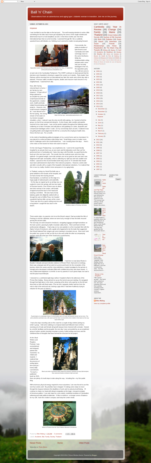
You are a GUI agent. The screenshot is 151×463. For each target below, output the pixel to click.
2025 (98, 74)
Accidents (38, 436)
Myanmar (118, 62)
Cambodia (99, 27)
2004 (98, 158)
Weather (100, 54)
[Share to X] (70, 434)
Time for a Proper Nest (104, 212)
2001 (98, 166)
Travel (96, 44)
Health (103, 56)
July (99, 120)
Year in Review (103, 237)
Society (52, 436)
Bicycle (96, 56)
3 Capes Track (105, 60)
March (100, 131)
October (101, 114)
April (99, 128)
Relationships (99, 46)
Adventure (113, 41)
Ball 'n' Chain (41, 12)
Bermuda (117, 60)
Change (112, 29)
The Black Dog (112, 48)
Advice (108, 54)
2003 (98, 161)
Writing (105, 50)
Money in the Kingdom (99, 275)
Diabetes (109, 39)
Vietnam (110, 58)
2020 (98, 87)
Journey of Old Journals (112, 37)
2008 (98, 150)
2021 (98, 85)
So (96, 63)
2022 (98, 82)
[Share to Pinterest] (74, 434)
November (101, 111)
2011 (98, 142)
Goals (119, 39)
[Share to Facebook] (72, 434)
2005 (98, 156)
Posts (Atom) (43, 447)
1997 (98, 169)
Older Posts (84, 443)
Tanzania (101, 63)
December (101, 109)
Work (99, 39)
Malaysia (103, 58)
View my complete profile (102, 303)
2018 (98, 93)
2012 (98, 139)
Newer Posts (35, 443)
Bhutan (95, 62)
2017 (98, 95)
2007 (98, 153)
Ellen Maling (100, 301)
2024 (98, 76)
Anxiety (118, 52)
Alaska (113, 50)
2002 (98, 164)
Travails (97, 50)
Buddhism (110, 52)
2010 (98, 145)
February (101, 133)
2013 (98, 106)
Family (47, 436)
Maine (112, 32)
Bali (43, 436)
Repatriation (98, 48)
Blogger (94, 455)
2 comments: (58, 434)
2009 (98, 148)
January (101, 136)
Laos (113, 62)
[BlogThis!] (68, 434)
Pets (109, 56)
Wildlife (117, 58)
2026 (98, 71)
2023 (98, 79)
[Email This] (66, 434)
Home (60, 443)
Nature (100, 41)
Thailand (58, 436)
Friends (112, 44)
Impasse (33, 28)
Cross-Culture (113, 35)
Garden (107, 62)
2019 (98, 90)
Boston (101, 62)
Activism (96, 58)
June (99, 122)
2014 (98, 104)
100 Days (96, 60)
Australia (116, 54)
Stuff (119, 50)
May (99, 125)
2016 (98, 98)
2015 (98, 101)
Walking (116, 56)
